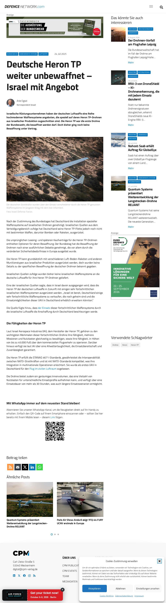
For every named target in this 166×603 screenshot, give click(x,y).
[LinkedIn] (14, 575)
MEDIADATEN (69, 581)
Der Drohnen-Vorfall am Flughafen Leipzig (142, 42)
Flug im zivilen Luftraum (43, 369)
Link (52, 417)
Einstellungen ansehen (147, 588)
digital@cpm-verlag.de (25, 569)
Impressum (139, 595)
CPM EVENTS (69, 571)
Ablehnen (120, 588)
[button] (159, 561)
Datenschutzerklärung (124, 595)
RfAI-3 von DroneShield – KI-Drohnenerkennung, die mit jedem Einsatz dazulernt (143, 91)
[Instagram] (29, 575)
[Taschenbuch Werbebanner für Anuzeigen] (54, 37)
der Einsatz (44, 308)
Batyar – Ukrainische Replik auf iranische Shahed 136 (86, 521)
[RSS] (34, 575)
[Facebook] (24, 575)
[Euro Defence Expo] (135, 298)
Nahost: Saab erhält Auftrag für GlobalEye (142, 147)
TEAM (65, 576)
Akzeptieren (94, 588)
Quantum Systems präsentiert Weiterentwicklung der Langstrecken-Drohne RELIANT (143, 197)
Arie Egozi (22, 101)
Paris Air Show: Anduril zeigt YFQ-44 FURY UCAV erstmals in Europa (36, 521)
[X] (19, 575)
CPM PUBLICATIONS (73, 565)
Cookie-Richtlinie (107, 595)
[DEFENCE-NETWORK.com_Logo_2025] (24, 6)
